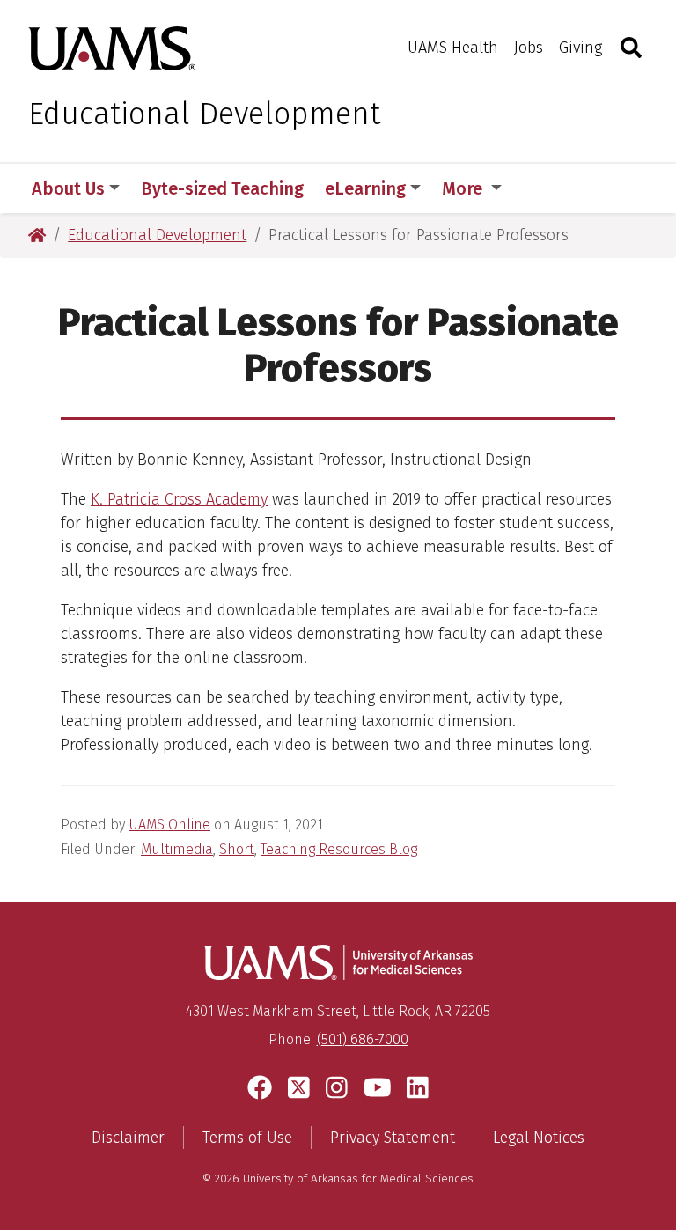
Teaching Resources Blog (339, 849)
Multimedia (177, 849)
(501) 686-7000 (362, 1039)
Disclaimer (128, 1137)
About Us (68, 188)
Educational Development (204, 113)
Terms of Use (247, 1137)
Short (236, 849)
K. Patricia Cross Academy (179, 499)
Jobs (528, 47)
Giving (580, 47)
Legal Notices (538, 1137)
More (464, 188)
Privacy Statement (392, 1137)
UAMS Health (453, 47)
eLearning (365, 188)
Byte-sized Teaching (222, 188)
